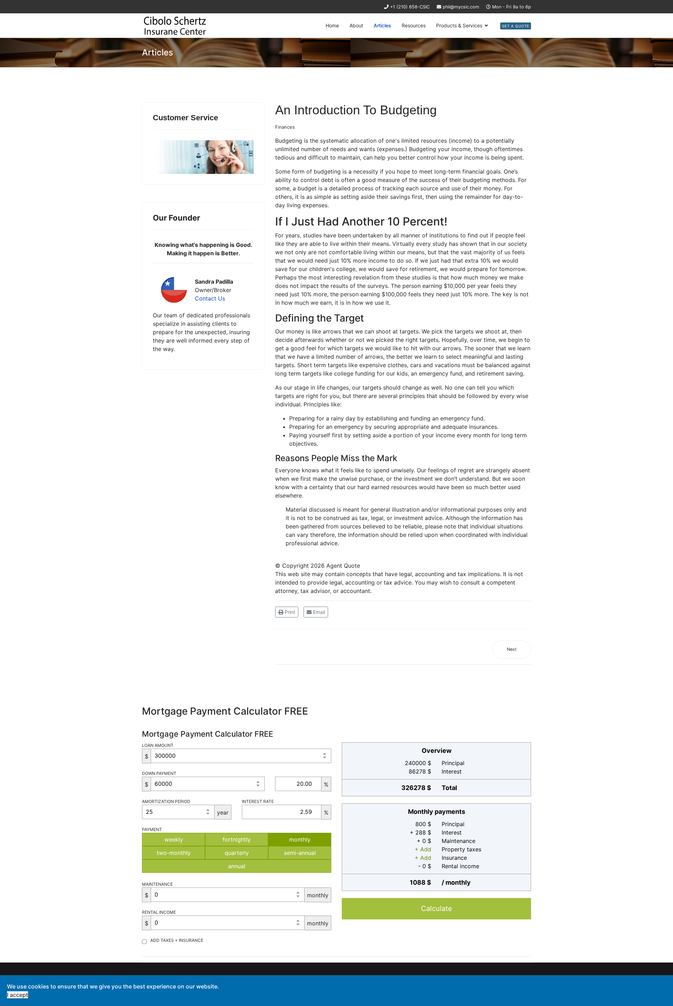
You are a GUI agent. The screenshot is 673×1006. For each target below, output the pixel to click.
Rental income (159, 912)
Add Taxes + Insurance (176, 940)
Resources (414, 25)
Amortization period (166, 801)
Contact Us (210, 298)
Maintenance (157, 884)
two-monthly (174, 852)
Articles (382, 25)
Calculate (436, 908)
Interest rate (258, 801)
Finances (285, 127)
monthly (300, 839)
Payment (152, 829)
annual (236, 866)
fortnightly (237, 839)
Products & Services (459, 25)
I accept (17, 994)
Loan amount (158, 745)
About (356, 25)
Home (332, 25)
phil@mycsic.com (461, 6)
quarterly (237, 852)
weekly (173, 839)
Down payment (159, 773)
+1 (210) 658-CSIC (410, 6)
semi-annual (300, 852)
